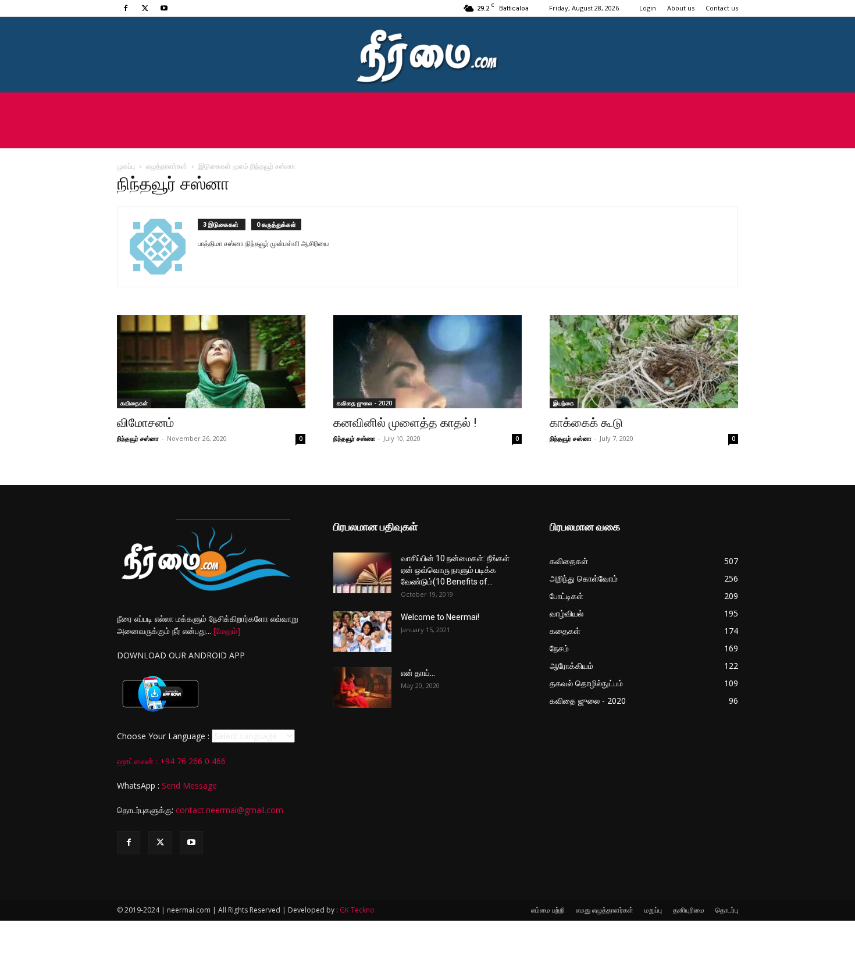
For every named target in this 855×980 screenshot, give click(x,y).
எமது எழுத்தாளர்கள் (604, 910)
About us (680, 7)
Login (647, 7)
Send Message (189, 785)
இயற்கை (563, 403)
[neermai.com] (427, 55)
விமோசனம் (145, 423)
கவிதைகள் (134, 403)
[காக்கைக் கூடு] (644, 361)
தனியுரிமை (688, 910)
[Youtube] (164, 8)
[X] (145, 8)
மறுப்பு (653, 910)
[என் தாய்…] (362, 687)
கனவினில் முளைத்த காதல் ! (404, 423)
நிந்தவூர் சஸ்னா (138, 438)
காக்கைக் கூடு (586, 423)
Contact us (722, 7)
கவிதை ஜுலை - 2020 (364, 403)
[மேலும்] (226, 630)
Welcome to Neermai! (440, 617)
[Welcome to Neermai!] (362, 631)
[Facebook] (125, 8)
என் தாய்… (418, 673)
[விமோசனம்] (211, 361)
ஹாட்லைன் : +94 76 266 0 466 (171, 761)
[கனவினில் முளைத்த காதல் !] (427, 361)
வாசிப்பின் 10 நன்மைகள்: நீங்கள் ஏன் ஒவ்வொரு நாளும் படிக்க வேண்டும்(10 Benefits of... (455, 570)
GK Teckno (357, 910)
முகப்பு (126, 166)
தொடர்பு (726, 910)
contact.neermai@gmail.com (229, 809)
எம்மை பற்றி (548, 910)
